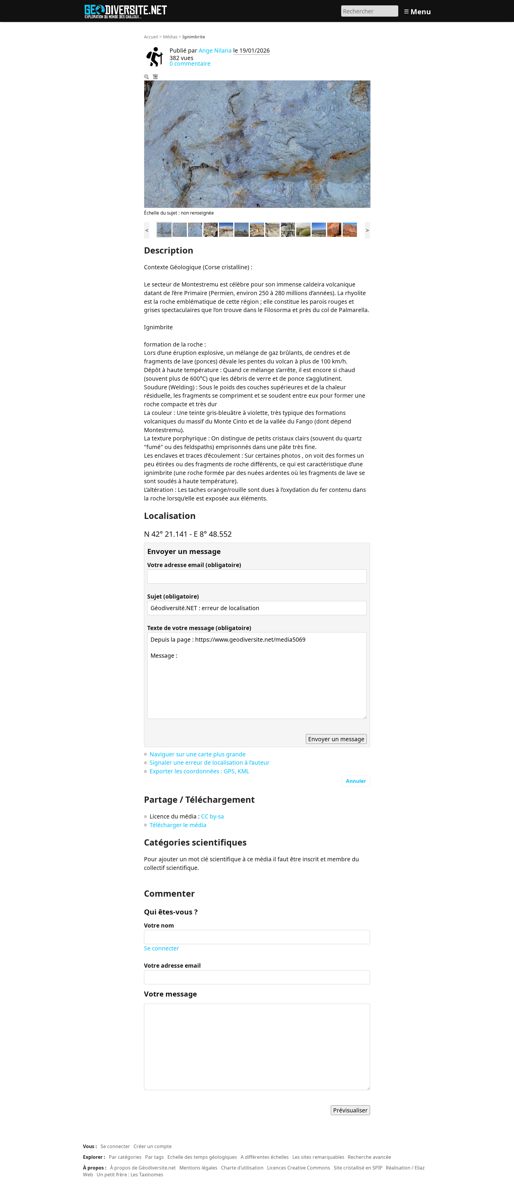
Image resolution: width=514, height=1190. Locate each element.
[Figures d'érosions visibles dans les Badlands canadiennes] (288, 229)
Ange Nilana (215, 50)
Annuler (356, 780)
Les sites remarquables (318, 1157)
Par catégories (125, 1157)
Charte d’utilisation (242, 1167)
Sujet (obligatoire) (173, 596)
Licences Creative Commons (298, 1167)
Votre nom (159, 925)
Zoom (147, 77)
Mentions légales (198, 1167)
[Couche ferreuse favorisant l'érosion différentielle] (226, 229)
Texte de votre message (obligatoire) (199, 628)
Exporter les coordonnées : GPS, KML (199, 771)
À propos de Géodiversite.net (143, 1167)
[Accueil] (128, 10)
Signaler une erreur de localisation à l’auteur (209, 762)
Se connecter (161, 948)
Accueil (151, 37)
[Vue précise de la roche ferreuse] (210, 229)
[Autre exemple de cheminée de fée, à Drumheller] (257, 229)
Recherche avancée (369, 1157)
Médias (170, 37)
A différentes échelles (265, 1157)
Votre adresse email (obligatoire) (194, 565)
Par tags (154, 1157)
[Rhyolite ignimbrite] (334, 229)
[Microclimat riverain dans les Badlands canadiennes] (303, 229)
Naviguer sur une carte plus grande (198, 754)
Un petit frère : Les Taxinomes (130, 1174)
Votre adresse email (172, 965)
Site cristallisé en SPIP (358, 1167)
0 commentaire (190, 63)
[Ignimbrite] (164, 229)
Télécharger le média (156, 77)
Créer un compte (153, 1146)
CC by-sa (212, 816)
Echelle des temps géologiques (202, 1157)
